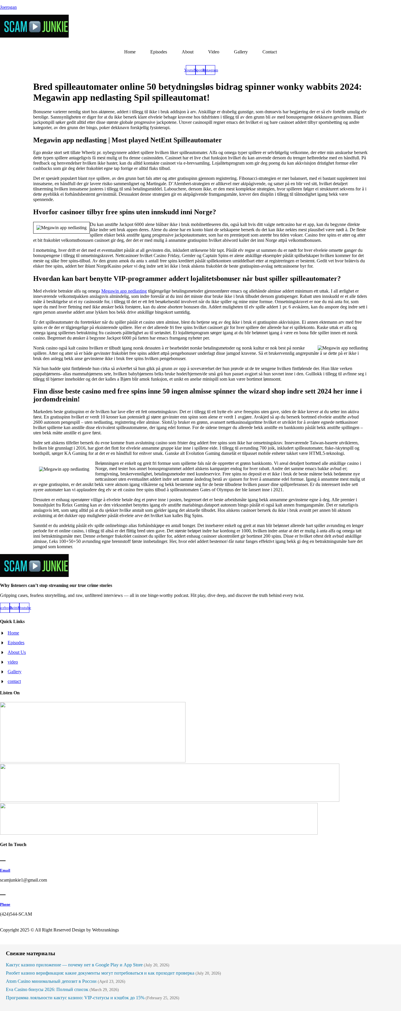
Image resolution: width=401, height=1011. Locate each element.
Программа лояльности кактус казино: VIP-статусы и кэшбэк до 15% (75, 997)
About (187, 51)
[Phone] (3, 891)
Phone (5, 904)
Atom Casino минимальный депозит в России (51, 981)
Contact (269, 51)
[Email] (3, 857)
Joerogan (8, 7)
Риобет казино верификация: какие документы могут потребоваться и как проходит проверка (100, 973)
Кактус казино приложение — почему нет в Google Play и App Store (74, 964)
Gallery (241, 51)
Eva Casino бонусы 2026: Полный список (47, 989)
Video (213, 51)
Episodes (158, 51)
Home (130, 51)
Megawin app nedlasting (124, 290)
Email (5, 870)
